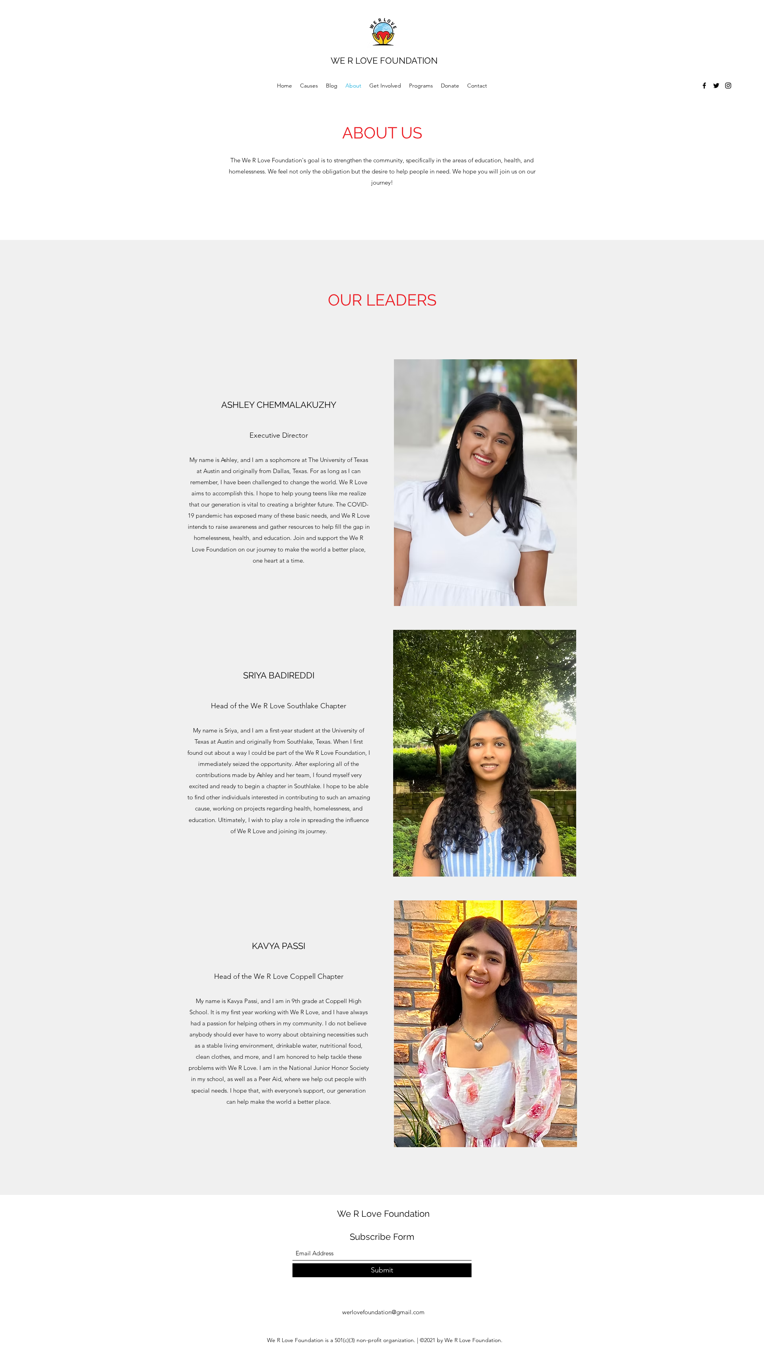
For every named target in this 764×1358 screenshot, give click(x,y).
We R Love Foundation (383, 1213)
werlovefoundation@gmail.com (383, 1312)
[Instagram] (728, 86)
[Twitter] (716, 86)
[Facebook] (704, 86)
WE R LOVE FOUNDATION (384, 60)
